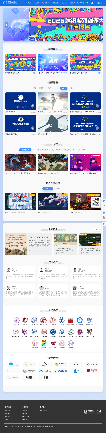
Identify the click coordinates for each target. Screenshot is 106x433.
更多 (98, 229)
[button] (6, 25)
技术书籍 (81, 150)
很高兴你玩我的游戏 (40, 150)
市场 (71, 88)
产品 (49, 88)
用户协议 (24, 410)
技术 (56, 88)
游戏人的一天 (69, 150)
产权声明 (24, 413)
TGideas (7, 419)
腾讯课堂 (7, 416)
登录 (99, 3)
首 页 (29, 3)
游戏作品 (47, 189)
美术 (64, 88)
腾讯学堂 (7, 413)
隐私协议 (24, 419)
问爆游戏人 (25, 150)
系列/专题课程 (38, 88)
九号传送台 (56, 150)
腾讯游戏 (7, 410)
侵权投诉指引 (25, 416)
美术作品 (58, 189)
